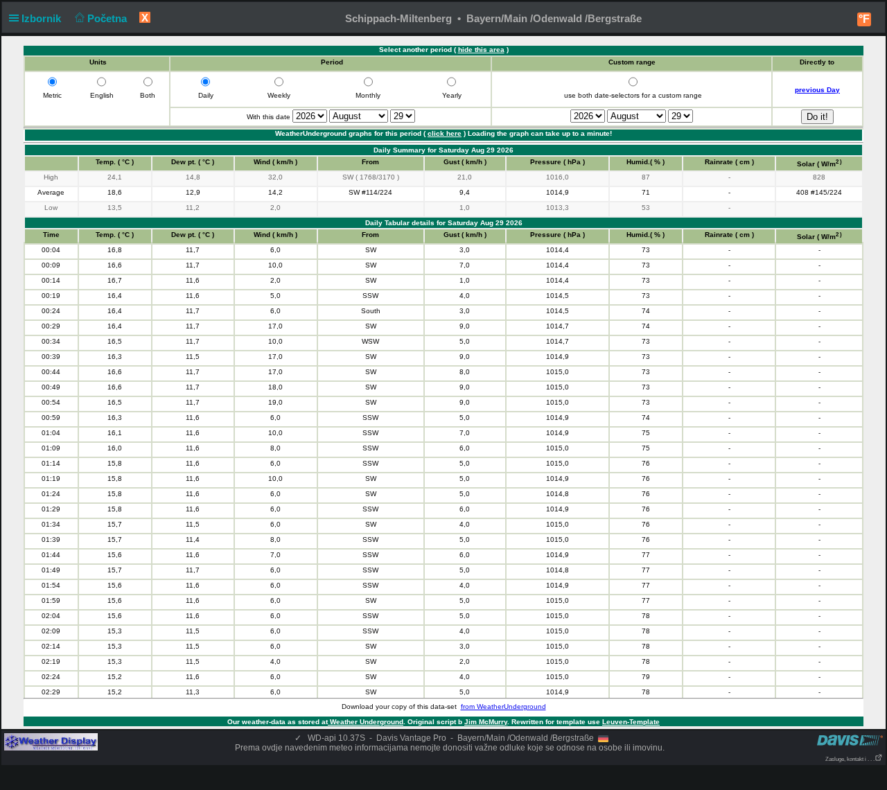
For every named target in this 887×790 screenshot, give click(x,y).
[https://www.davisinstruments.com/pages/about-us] (850, 740)
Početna (108, 18)
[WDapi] (51, 741)
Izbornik (43, 18)
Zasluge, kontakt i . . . (850, 759)
